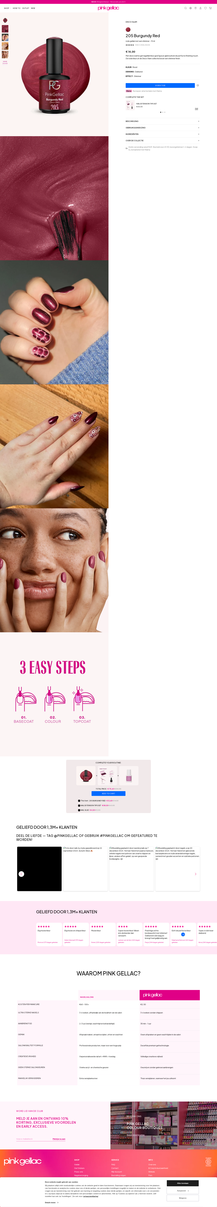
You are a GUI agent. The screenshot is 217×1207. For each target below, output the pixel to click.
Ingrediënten (132, 134)
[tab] (160, 112)
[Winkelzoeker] (195, 8)
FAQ (113, 1164)
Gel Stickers (79, 1168)
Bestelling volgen (118, 1175)
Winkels (151, 1172)
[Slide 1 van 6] (5, 20)
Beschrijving (132, 121)
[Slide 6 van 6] (5, 63)
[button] (39, 869)
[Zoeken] (185, 8)
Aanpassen (181, 1191)
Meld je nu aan (59, 1139)
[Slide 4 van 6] (5, 46)
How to (16, 8)
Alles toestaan (182, 1183)
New (33, 8)
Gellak (76, 1164)
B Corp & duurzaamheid (158, 1168)
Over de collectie (134, 140)
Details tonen (50, 1202)
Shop (6, 8)
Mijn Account (116, 1172)
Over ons (152, 1164)
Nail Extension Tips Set (146, 104)
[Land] (190, 8)
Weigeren (183, 1198)
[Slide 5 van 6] (5, 54)
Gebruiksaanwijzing (135, 127)
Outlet (25, 8)
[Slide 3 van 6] (5, 37)
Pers (150, 1175)
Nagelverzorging (81, 1175)
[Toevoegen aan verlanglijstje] (198, 85)
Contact (114, 1168)
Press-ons (78, 1172)
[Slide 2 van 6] (5, 29)
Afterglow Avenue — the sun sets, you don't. (108, 2)
